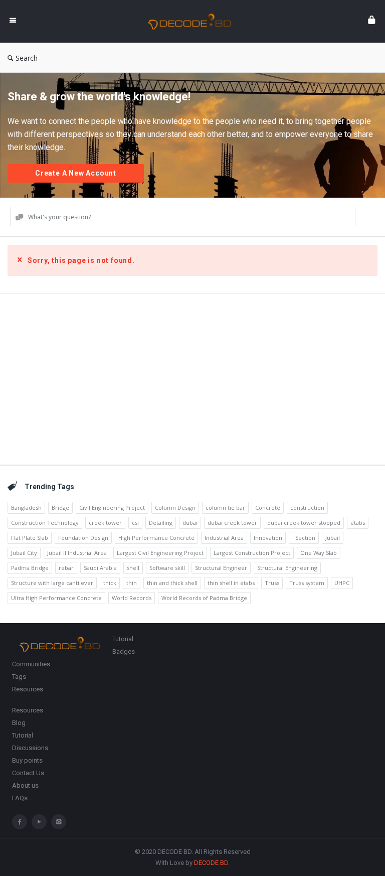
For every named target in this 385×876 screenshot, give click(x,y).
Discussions (30, 748)
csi (135, 522)
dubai (190, 522)
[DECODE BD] (194, 21)
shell (133, 567)
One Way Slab (318, 552)
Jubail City (24, 552)
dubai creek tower (232, 522)
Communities (31, 664)
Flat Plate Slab (29, 537)
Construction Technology (45, 522)
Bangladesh (26, 507)
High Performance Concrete (156, 537)
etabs (357, 522)
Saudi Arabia (100, 567)
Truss (272, 583)
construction (307, 507)
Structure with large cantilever (52, 583)
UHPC (341, 583)
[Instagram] (58, 821)
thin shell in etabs (231, 583)
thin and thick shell (172, 583)
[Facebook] (19, 821)
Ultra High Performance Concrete (56, 598)
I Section (303, 537)
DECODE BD (211, 862)
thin (131, 583)
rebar (66, 567)
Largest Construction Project (252, 552)
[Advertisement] (192, 379)
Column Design (175, 507)
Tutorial (122, 639)
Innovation (268, 537)
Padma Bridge (30, 567)
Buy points (27, 760)
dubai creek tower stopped (303, 522)
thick (109, 583)
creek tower (105, 522)
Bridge (60, 507)
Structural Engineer (221, 567)
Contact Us (28, 773)
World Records (131, 598)
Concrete (267, 507)
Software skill (167, 567)
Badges (123, 651)
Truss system (306, 583)
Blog (19, 722)
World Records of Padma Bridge (204, 598)
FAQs (20, 798)
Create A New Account (75, 173)
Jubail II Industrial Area (77, 552)
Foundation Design (83, 537)
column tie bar (225, 507)
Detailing (160, 522)
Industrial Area (224, 537)
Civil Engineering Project (112, 507)
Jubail (332, 537)
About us (25, 785)
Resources (27, 689)
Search (27, 58)
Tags (19, 676)
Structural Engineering (287, 567)
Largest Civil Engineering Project (160, 552)
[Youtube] (39, 821)
